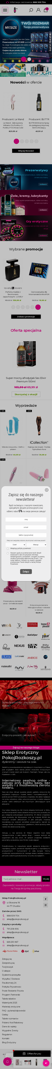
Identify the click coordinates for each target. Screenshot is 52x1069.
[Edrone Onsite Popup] (26, 534)
